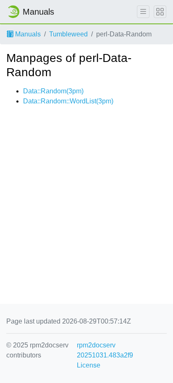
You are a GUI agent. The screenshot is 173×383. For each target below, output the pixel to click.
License (88, 365)
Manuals (27, 34)
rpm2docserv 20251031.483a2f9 (105, 350)
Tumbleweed (68, 34)
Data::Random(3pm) (53, 91)
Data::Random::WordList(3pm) (68, 101)
